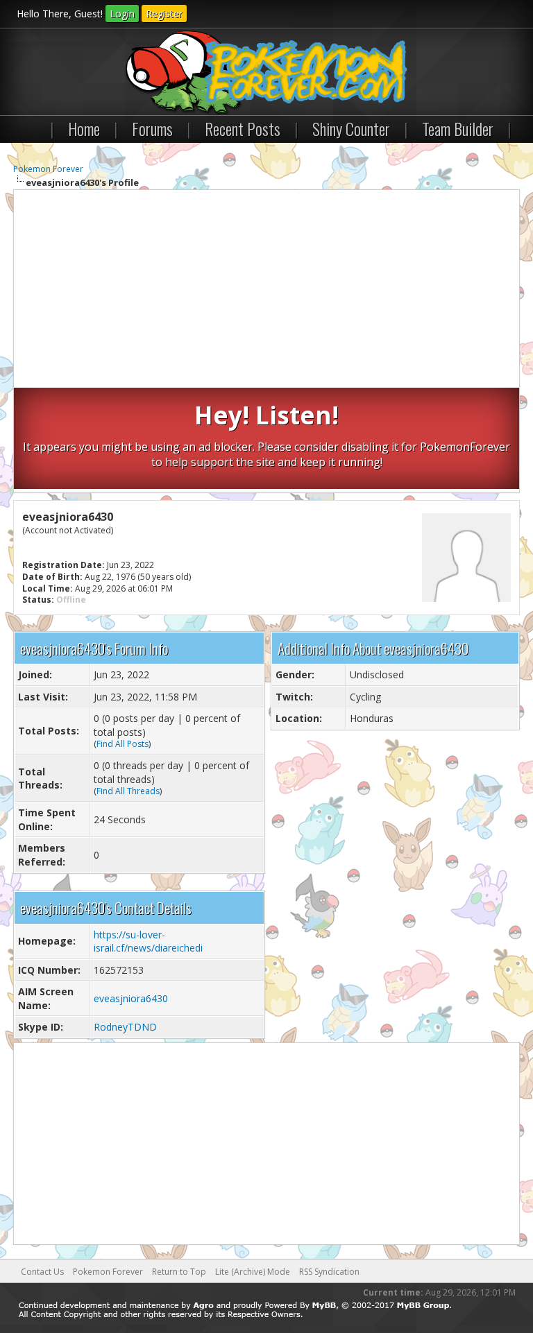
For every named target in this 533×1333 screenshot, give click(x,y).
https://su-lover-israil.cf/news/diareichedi (148, 941)
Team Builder (457, 128)
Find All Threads (128, 791)
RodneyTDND (125, 1026)
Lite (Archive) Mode (252, 1272)
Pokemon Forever (48, 169)
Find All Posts (122, 744)
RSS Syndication (329, 1272)
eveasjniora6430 (131, 998)
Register (164, 13)
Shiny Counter (351, 128)
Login (122, 13)
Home (84, 128)
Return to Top (179, 1272)
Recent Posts (242, 128)
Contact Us (42, 1272)
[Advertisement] (266, 291)
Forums (152, 128)
